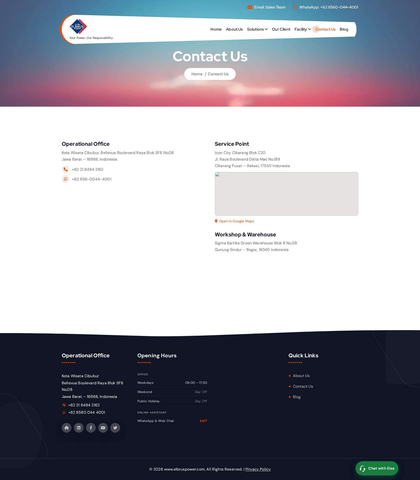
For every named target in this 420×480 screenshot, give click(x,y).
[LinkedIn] (79, 428)
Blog (344, 29)
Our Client (281, 29)
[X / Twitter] (115, 428)
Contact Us (325, 29)
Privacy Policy (258, 469)
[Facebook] (91, 428)
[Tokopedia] (66, 428)
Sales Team (276, 7)
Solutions (255, 29)
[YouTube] (103, 428)
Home (216, 29)
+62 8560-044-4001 (339, 7)
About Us (234, 29)
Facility (301, 29)
